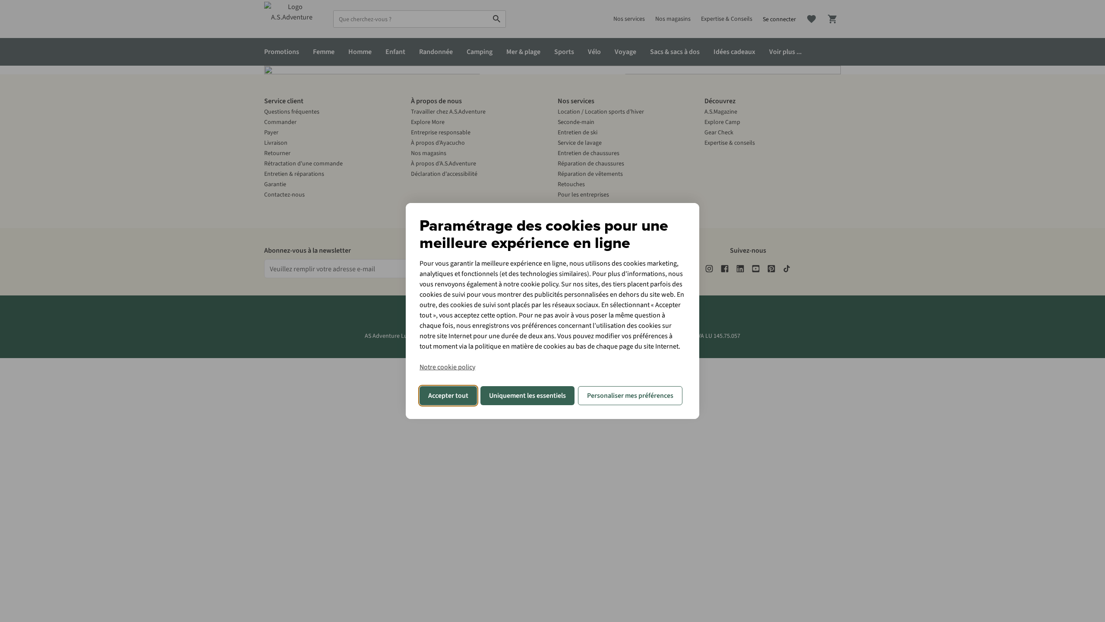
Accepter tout (448, 395)
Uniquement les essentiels (527, 395)
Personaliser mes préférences (630, 395)
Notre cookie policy (447, 367)
